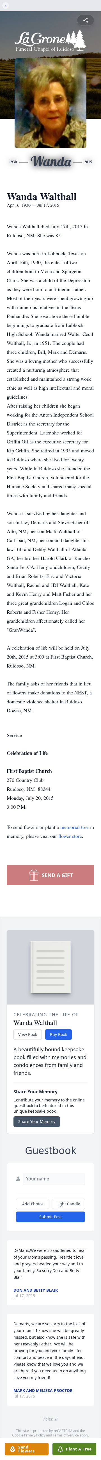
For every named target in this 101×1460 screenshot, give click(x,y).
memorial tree (74, 827)
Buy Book (58, 1034)
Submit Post (50, 1216)
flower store (70, 836)
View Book (27, 1034)
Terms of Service (66, 1435)
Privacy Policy (34, 1435)
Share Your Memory (36, 1121)
